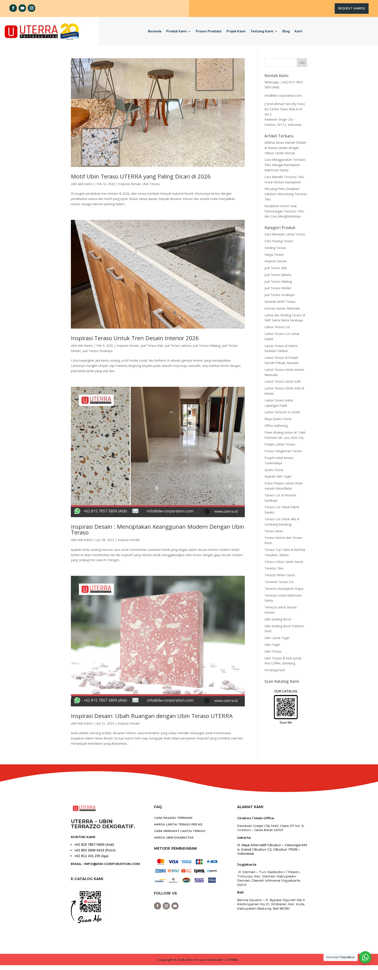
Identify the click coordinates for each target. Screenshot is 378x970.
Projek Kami (235, 31)
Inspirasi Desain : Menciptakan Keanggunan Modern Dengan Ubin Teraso (157, 529)
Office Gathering (276, 426)
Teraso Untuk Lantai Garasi (283, 562)
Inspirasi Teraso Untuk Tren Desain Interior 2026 (135, 338)
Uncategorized (274, 670)
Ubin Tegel (272, 645)
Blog (286, 31)
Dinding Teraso (275, 248)
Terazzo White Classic (280, 575)
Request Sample (351, 8)
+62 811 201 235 (87, 856)
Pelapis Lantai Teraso (279, 444)
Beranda (154, 31)
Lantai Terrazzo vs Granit (282, 412)
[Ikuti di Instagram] (31, 8)
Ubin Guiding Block (277, 619)
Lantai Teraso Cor (277, 327)
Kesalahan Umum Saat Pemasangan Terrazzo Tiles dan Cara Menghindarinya (284, 211)
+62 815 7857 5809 (89, 844)
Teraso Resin (273, 531)
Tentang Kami (261, 31)
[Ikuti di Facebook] (13, 8)
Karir (298, 31)
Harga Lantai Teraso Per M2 (178, 824)
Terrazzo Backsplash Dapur (284, 589)
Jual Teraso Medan (277, 288)
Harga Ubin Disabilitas (174, 837)
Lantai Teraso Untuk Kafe (282, 381)
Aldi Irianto (85, 184)
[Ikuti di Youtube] (22, 8)
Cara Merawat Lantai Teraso (284, 234)
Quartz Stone (273, 470)
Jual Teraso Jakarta (177, 345)
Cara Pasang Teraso (278, 241)
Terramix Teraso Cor (279, 582)
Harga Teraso (274, 254)
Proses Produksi (209, 31)
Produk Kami (176, 31)
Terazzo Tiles (274, 568)
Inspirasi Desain (129, 184)
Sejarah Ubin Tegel (277, 476)
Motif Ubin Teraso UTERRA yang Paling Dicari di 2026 (141, 176)
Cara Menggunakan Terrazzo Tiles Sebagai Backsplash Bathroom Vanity (285, 165)
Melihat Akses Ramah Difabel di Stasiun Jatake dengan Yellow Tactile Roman (285, 147)
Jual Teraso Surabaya (97, 351)
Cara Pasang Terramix (173, 817)
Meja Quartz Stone (277, 419)
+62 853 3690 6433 (89, 850)
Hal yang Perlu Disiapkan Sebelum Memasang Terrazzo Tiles (285, 194)
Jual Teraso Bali (152, 345)
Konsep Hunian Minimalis (282, 308)
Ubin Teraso (151, 184)
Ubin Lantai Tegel (276, 638)
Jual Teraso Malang (206, 345)
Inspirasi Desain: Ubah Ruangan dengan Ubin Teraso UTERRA (152, 716)
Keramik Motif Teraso (280, 301)
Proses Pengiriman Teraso (283, 451)
